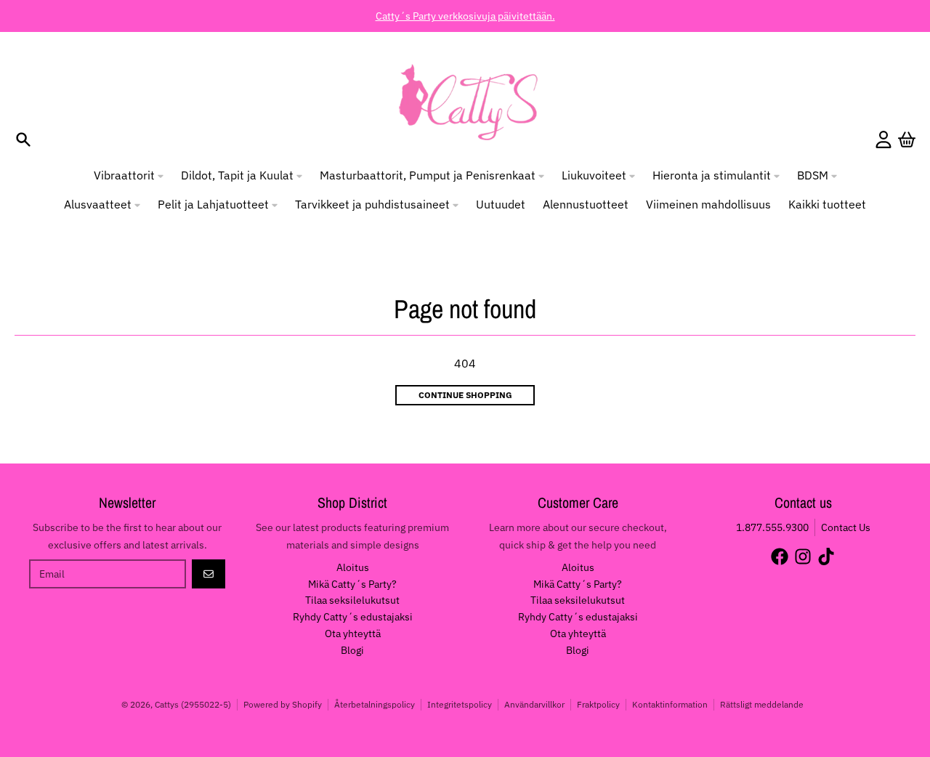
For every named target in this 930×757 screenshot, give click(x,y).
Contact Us (845, 527)
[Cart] (906, 139)
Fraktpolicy (598, 704)
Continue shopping (465, 394)
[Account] (883, 139)
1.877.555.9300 (772, 527)
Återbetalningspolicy (374, 704)
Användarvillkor (534, 704)
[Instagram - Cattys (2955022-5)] (803, 556)
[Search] (23, 139)
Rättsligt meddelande (762, 704)
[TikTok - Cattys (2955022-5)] (826, 556)
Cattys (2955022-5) (193, 704)
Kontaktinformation (670, 704)
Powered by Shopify (282, 704)
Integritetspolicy (459, 704)
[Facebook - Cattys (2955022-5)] (779, 556)
